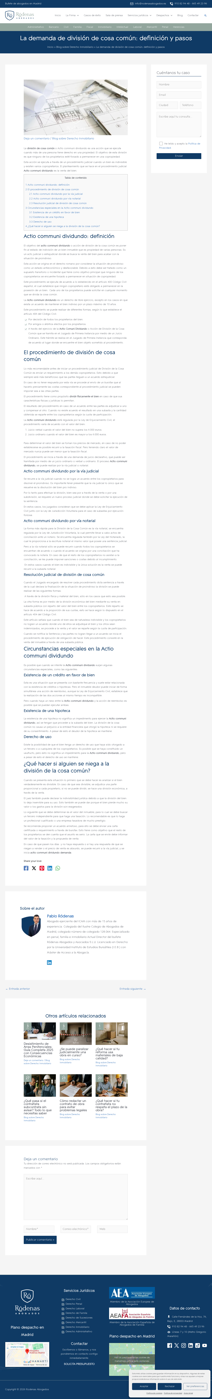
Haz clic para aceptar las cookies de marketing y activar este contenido (132, 1359)
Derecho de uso (40, 222)
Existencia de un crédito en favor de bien (54, 212)
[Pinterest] (42, 868)
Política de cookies (154, 1393)
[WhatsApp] (57, 868)
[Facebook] (26, 868)
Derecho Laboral (75, 1309)
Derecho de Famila (76, 1313)
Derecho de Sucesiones (79, 1318)
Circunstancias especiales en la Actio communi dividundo (59, 208)
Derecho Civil (73, 1299)
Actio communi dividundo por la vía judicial (56, 194)
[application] (77, 15)
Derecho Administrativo (79, 1332)
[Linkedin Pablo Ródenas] (49, 962)
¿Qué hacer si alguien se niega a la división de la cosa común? (62, 226)
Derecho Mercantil (76, 1322)
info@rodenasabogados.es (149, 4)
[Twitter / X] (34, 868)
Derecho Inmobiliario (77, 1327)
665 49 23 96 (199, 4)
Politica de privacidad (173, 1393)
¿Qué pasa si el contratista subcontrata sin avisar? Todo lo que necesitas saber (38, 1107)
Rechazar (170, 1386)
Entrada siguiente (133, 989)
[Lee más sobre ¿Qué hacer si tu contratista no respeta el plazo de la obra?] (112, 1085)
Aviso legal (188, 1393)
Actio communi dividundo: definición (47, 185)
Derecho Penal (74, 1304)
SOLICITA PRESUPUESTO (79, 1364)
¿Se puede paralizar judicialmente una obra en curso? (74, 1052)
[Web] (112, 1230)
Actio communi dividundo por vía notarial (55, 199)
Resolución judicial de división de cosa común (58, 203)
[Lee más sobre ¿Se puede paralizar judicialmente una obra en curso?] (76, 1033)
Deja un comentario (37, 138)
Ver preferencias (195, 1386)
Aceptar (144, 1386)
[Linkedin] (49, 868)
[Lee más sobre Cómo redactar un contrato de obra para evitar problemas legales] (76, 1085)
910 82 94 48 (181, 4)
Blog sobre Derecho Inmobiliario (73, 138)
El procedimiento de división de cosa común (52, 190)
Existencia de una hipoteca (46, 217)
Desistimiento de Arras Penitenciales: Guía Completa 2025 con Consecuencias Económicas (38, 1050)
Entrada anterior (17, 989)
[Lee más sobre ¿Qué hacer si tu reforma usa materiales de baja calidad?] (112, 1033)
